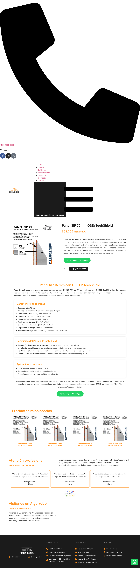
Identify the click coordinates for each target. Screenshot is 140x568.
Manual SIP (42, 175)
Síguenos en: (5, 150)
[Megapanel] (14, 192)
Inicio (40, 165)
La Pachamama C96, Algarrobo (31, 513)
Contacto (42, 178)
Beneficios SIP (44, 172)
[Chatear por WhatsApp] (134, 562)
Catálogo (42, 170)
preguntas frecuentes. (111, 465)
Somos (41, 167)
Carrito (41, 180)
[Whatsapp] (13, 156)
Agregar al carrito (79, 269)
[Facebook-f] (2, 156)
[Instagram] (8, 156)
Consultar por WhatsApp (77, 260)
